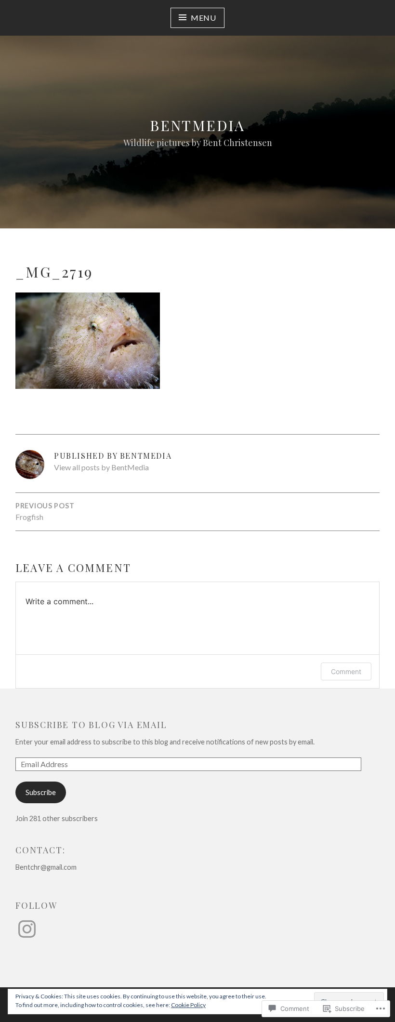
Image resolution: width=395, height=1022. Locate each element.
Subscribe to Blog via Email (91, 724)
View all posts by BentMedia (101, 467)
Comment (346, 671)
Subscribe (41, 792)
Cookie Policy (188, 1005)
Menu (203, 17)
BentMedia (197, 125)
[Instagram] (27, 929)
